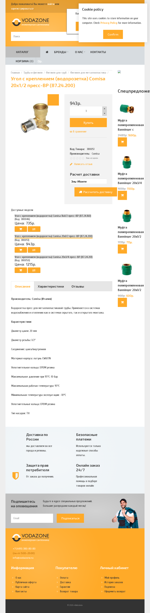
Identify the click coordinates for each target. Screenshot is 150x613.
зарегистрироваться (22, 8)
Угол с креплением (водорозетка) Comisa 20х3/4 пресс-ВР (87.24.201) (54, 257)
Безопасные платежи (86, 436)
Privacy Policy (108, 23)
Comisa (96, 153)
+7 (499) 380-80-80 (24, 548)
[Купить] (122, 142)
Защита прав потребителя (37, 467)
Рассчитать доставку (97, 192)
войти (51, 4)
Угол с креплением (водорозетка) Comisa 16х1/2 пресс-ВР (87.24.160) (53, 216)
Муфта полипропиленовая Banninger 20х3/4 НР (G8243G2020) (131, 181)
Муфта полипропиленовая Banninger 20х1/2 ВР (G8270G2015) (131, 288)
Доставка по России (37, 436)
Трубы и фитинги (32, 72)
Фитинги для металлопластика (88, 72)
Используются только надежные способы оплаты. (88, 450)
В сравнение (80, 131)
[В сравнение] (34, 229)
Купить (88, 122)
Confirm (113, 34)
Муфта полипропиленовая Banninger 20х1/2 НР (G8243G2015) (131, 234)
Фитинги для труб (56, 72)
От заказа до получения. (40, 476)
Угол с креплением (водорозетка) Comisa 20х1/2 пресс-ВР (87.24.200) (54, 236)
